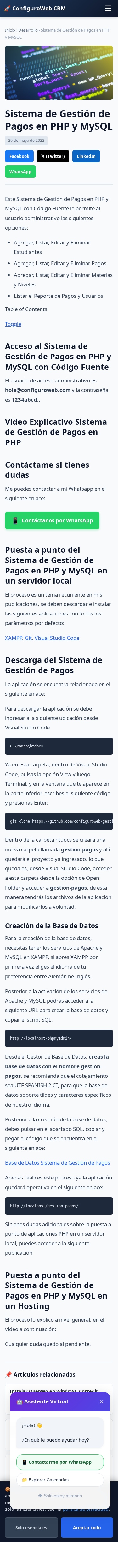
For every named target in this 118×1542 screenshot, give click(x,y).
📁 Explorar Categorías (45, 1479)
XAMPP (13, 637)
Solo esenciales (31, 1528)
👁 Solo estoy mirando (60, 1495)
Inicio (10, 30)
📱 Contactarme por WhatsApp (57, 1462)
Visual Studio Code (57, 637)
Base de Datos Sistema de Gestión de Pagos (57, 1162)
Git (28, 637)
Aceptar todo (87, 1528)
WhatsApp (20, 172)
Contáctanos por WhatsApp (52, 520)
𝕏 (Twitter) (53, 156)
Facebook (19, 156)
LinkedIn (86, 156)
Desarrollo (28, 30)
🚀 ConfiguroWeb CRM (35, 8)
